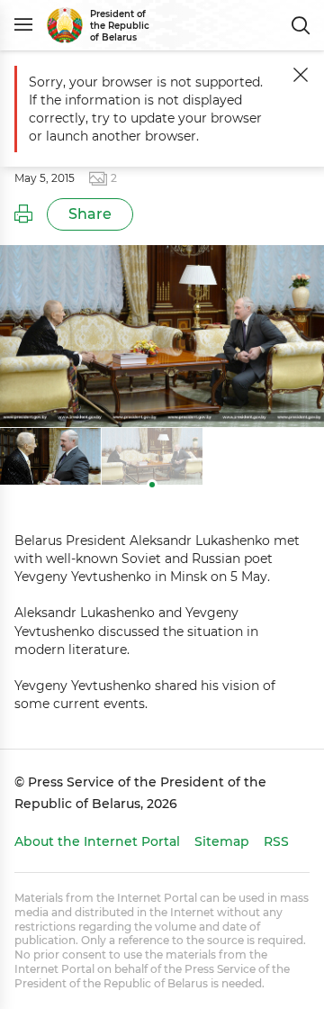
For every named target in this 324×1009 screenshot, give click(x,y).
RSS (276, 841)
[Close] (301, 75)
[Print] (23, 214)
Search (301, 25)
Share (90, 214)
